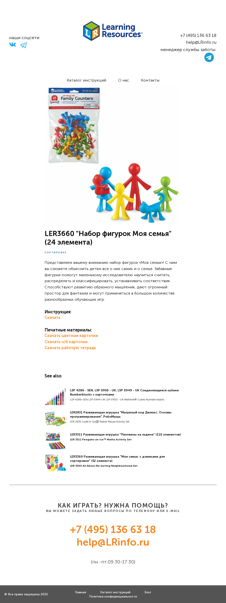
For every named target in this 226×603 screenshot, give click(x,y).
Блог (148, 592)
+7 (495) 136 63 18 (198, 35)
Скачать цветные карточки (71, 335)
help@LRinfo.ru (201, 42)
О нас (123, 80)
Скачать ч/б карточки (66, 341)
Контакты (150, 80)
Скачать (52, 317)
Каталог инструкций (86, 80)
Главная (80, 592)
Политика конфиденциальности (113, 596)
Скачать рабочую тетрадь (70, 347)
